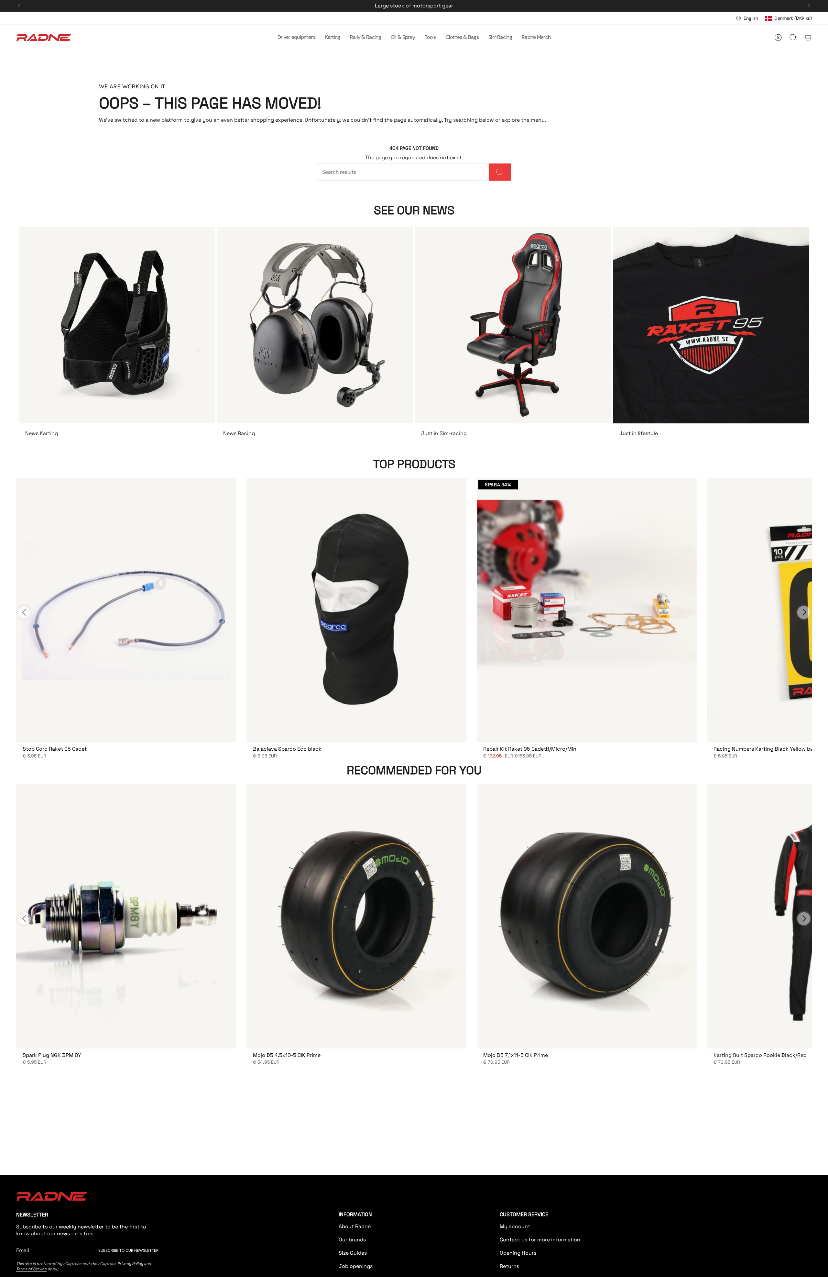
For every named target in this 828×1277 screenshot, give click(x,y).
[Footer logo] (51, 1196)
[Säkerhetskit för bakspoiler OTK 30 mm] (126, 610)
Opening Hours (518, 1252)
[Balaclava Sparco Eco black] (356, 610)
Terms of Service (31, 1268)
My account (515, 1226)
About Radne (355, 1226)
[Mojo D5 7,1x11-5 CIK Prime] (587, 916)
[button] (296, 37)
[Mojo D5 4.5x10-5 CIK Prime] (356, 916)
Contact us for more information (540, 1239)
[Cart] (808, 37)
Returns (509, 1266)
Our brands (352, 1239)
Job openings (356, 1266)
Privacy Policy (130, 1263)
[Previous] (19, 6)
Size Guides (353, 1252)
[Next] (809, 6)
